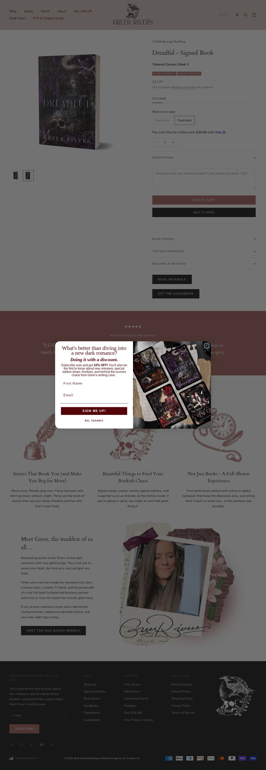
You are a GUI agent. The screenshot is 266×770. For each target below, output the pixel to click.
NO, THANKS (94, 421)
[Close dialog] (206, 345)
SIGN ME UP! (94, 411)
